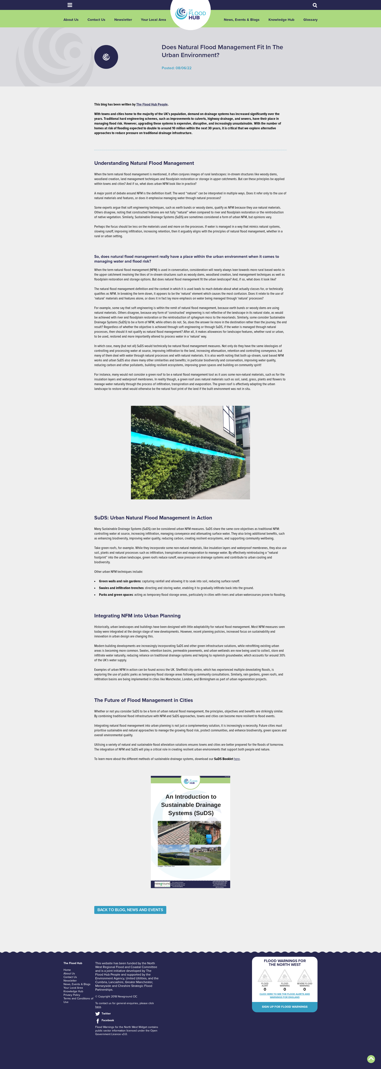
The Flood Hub (190, 14)
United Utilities (136, 978)
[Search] (315, 5)
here (237, 759)
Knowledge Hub (281, 19)
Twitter (106, 1013)
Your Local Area (153, 19)
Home (67, 970)
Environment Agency (109, 978)
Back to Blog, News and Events (130, 910)
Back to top (371, 1059)
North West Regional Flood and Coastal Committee (126, 965)
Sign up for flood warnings (285, 1007)
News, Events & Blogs (242, 19)
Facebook (108, 1020)
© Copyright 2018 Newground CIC (116, 996)
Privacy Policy (72, 995)
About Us (71, 19)
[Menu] (69, 5)
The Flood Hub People (152, 104)
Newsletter (123, 19)
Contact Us (96, 19)
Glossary (310, 19)
